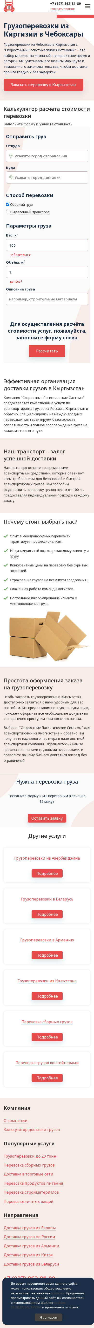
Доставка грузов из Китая (28, 1255)
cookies (58, 1293)
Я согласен (48, 1317)
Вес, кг (12, 235)
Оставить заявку (47, 818)
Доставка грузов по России (29, 1236)
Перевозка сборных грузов (29, 1165)
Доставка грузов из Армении (31, 1246)
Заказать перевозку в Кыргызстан (43, 84)
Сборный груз (21, 204)
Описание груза (20, 289)
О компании (15, 1120)
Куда (10, 168)
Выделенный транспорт (30, 212)
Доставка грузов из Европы (30, 1227)
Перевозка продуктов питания (33, 1183)
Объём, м (15, 262)
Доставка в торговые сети (28, 1174)
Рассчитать (47, 351)
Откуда (13, 146)
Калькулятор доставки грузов (32, 1129)
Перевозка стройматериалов (31, 1192)
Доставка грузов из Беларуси (31, 1264)
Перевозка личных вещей (29, 1201)
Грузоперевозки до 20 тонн (30, 1156)
